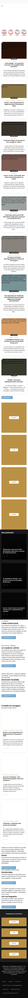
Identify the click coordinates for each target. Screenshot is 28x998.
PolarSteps (18, 1)
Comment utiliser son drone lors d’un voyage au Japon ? (14, 141)
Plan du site (6, 989)
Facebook (6, 1)
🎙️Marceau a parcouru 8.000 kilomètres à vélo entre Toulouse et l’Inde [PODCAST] (14, 216)
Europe (14, 377)
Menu (25, 8)
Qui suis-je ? (18, 981)
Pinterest (15, 1)
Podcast (15, 213)
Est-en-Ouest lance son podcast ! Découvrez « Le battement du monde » (14, 609)
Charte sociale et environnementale (12, 985)
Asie (12, 138)
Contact (11, 981)
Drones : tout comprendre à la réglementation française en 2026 (14, 104)
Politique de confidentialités (10, 993)
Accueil (4, 981)
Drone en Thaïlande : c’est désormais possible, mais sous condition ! (13, 778)
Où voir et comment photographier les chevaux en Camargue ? (14, 258)
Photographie (16, 255)
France (14, 61)
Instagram (9, 1)
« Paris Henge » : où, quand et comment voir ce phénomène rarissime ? (14, 64)
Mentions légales (15, 989)
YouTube (12, 1)
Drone (18, 100)
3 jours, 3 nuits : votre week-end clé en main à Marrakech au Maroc (14, 177)
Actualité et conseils (10, 100)
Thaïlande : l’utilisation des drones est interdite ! (12, 824)
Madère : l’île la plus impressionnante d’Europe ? (14, 380)
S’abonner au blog (21, 1)
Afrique (14, 173)
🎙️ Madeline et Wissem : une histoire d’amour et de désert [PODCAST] (14, 341)
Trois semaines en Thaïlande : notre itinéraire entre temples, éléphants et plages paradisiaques (14, 298)
